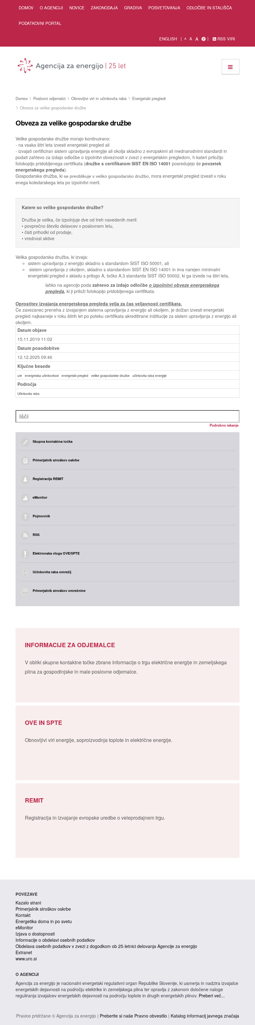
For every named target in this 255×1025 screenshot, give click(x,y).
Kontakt (23, 915)
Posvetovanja (164, 8)
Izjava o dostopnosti (35, 934)
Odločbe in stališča (209, 8)
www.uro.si (26, 958)
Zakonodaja (104, 8)
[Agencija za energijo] (72, 67)
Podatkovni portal (40, 23)
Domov (26, 8)
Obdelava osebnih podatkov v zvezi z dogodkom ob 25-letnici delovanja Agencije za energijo (106, 946)
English (168, 39)
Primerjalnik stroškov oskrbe (43, 909)
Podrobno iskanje (224, 425)
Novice (77, 8)
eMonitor (24, 927)
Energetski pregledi (149, 98)
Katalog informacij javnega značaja (205, 1016)
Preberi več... (212, 995)
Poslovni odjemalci (49, 98)
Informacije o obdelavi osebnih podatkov (55, 940)
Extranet (24, 952)
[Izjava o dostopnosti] (203, 39)
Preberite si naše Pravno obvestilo (133, 1016)
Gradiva (133, 8)
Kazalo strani (28, 902)
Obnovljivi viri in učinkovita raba (99, 98)
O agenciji (51, 8)
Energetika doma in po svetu (44, 921)
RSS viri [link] (225, 39)
